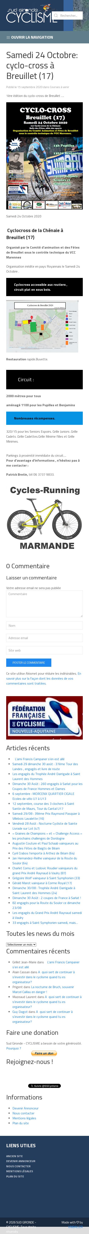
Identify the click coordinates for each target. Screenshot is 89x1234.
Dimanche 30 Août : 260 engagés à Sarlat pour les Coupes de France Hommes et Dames (47, 786)
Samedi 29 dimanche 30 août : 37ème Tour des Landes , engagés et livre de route (45, 766)
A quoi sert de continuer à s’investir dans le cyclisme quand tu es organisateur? (43, 977)
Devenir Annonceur (25, 1108)
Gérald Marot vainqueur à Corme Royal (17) (42, 882)
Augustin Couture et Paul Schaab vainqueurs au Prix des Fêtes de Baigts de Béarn (45, 846)
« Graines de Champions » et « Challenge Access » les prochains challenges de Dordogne (47, 836)
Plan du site (20, 1123)
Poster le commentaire (29, 662)
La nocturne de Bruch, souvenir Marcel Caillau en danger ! (43, 989)
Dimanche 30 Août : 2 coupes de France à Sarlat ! (46, 897)
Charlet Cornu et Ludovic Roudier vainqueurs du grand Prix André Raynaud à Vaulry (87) (44, 870)
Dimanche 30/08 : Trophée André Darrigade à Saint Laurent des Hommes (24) (43, 890)
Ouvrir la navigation (31, 37)
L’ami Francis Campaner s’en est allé (38, 758)
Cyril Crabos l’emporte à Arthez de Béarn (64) (43, 853)
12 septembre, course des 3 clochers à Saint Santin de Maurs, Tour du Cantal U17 (43, 806)
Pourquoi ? (13, 1048)
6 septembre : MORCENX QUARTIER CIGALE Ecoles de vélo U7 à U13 (43, 796)
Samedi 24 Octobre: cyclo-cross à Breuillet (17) (42, 65)
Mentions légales (24, 1118)
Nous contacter (23, 1113)
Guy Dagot (20, 1011)
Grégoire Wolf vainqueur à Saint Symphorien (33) (46, 877)
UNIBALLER (75, 1226)
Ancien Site (14, 1156)
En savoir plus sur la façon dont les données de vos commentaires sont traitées (43, 678)
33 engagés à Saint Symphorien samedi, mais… (45, 922)
